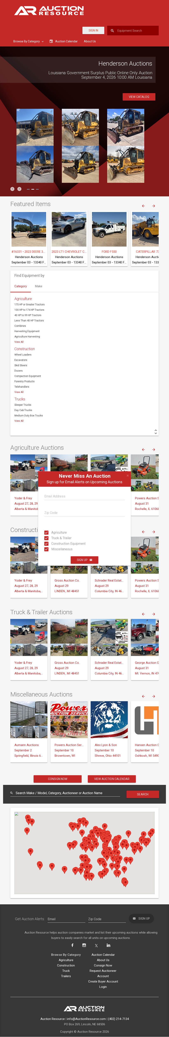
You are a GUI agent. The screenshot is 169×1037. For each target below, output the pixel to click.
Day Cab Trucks (23, 410)
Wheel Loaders (23, 354)
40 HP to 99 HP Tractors (27, 315)
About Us (90, 41)
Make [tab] (38, 286)
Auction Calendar (103, 955)
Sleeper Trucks (22, 404)
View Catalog (139, 96)
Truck (66, 971)
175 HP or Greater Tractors (29, 304)
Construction (24, 349)
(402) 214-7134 (118, 1019)
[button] (12, 189)
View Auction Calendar (111, 779)
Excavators (20, 360)
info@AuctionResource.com (86, 1019)
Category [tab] (20, 286)
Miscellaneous (55, 549)
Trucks (19, 399)
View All (18, 342)
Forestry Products (24, 381)
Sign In (93, 30)
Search (142, 794)
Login (103, 987)
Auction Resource (52, 1019)
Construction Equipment (55, 544)
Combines (20, 325)
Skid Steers (20, 365)
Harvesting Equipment (27, 331)
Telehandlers (21, 386)
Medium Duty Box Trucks (28, 415)
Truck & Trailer (55, 538)
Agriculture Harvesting (27, 336)
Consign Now (57, 779)
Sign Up (82, 560)
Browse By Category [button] (26, 41)
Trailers (66, 976)
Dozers (18, 370)
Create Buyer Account (103, 981)
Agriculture (55, 532)
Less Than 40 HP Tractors (29, 320)
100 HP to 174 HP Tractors (29, 309)
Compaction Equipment (27, 376)
